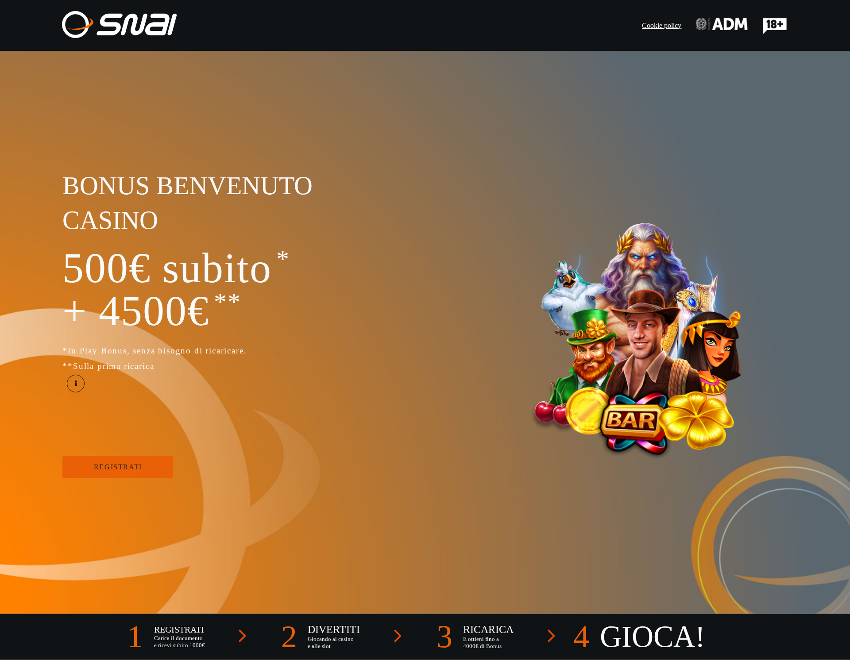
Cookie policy (661, 25)
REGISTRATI (118, 467)
